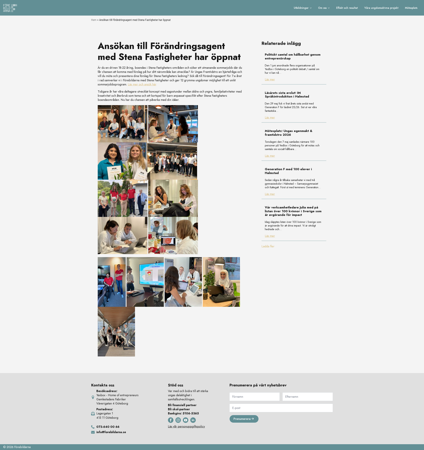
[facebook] (170, 420)
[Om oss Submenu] (330, 8)
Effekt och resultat (347, 8)
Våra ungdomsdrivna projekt (381, 8)
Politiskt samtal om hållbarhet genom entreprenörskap (292, 56)
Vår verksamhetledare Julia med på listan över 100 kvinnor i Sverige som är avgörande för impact (293, 211)
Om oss (322, 8)
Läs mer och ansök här (142, 84)
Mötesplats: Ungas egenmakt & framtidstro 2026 (288, 133)
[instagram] (178, 420)
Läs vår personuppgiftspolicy (186, 427)
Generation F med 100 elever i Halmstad (288, 171)
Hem (93, 20)
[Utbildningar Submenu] (312, 8)
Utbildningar (301, 8)
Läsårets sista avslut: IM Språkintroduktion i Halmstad (287, 95)
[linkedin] (193, 420)
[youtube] (185, 420)
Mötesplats (411, 8)
